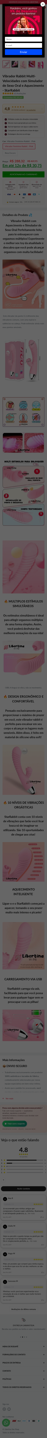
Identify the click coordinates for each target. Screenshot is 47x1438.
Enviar (23, 52)
